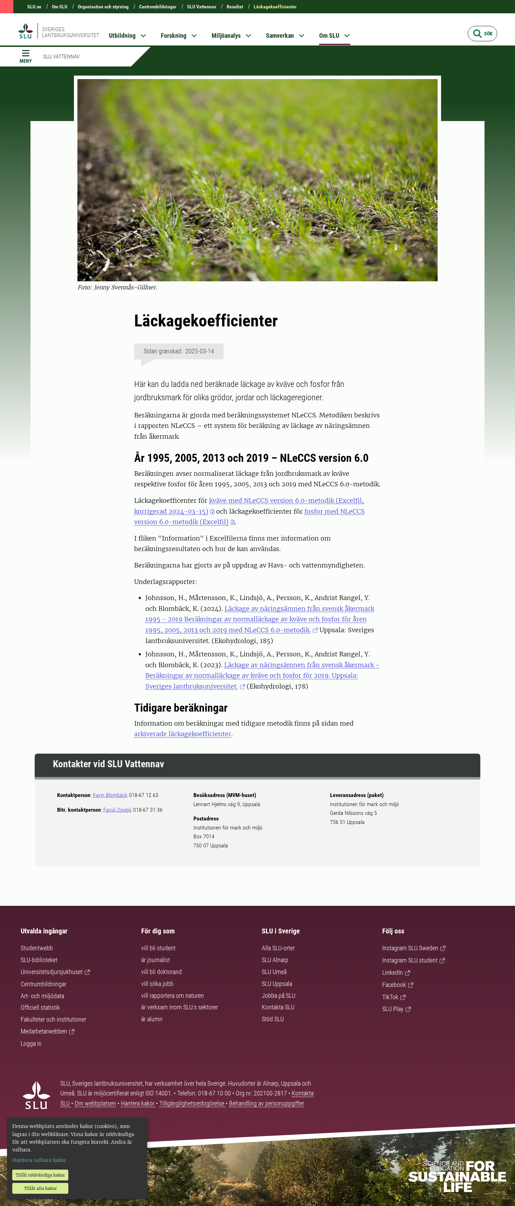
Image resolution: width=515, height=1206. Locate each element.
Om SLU (59, 6)
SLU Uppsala (277, 983)
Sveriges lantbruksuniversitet (70, 32)
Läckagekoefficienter (275, 6)
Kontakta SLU (278, 1007)
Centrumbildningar (158, 6)
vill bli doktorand (161, 971)
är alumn (152, 1019)
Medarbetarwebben (44, 1031)
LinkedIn (392, 972)
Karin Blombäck (110, 795)
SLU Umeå (274, 971)
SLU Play (393, 1009)
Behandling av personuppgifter (266, 1103)
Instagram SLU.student (410, 960)
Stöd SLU (273, 1019)
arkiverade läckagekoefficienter (182, 734)
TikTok (390, 997)
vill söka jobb (157, 983)
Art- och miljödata (42, 996)
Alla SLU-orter (278, 948)
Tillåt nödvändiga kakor (40, 1175)
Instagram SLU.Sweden (410, 948)
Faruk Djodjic (117, 809)
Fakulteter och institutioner (53, 1019)
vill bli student (158, 948)
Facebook (394, 984)
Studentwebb (37, 948)
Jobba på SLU (278, 995)
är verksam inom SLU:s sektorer (179, 1007)
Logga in (31, 1043)
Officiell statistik (40, 1007)
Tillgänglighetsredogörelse (192, 1103)
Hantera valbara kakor (39, 1160)
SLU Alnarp (275, 960)
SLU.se (34, 6)
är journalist (155, 960)
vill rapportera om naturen (172, 995)
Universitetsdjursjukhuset (52, 971)
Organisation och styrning (103, 6)
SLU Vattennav (201, 6)
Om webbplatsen (95, 1103)
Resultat (235, 6)
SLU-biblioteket (39, 960)
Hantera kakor (138, 1103)
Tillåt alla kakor (40, 1188)
